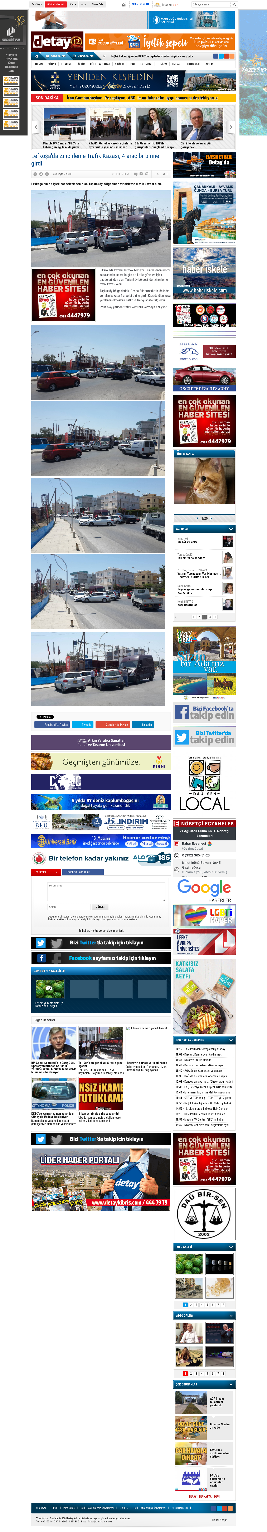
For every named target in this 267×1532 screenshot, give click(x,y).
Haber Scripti (219, 1520)
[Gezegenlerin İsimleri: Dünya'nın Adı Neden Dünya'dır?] (219, 1264)
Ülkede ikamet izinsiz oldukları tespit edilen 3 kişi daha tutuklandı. (99, 1117)
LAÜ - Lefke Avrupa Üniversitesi (150, 1508)
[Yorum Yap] (136, 174)
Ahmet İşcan (197, 542)
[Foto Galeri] (56, 56)
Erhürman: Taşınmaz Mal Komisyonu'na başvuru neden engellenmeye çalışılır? (153, 145)
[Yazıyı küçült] (156, 174)
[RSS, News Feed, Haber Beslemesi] (231, 56)
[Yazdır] (147, 174)
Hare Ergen (187, 603)
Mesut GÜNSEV (194, 572)
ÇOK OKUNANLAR (186, 1384)
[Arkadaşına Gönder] (141, 174)
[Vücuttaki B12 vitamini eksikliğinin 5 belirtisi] (219, 1288)
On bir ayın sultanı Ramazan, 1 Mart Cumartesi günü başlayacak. (146, 1066)
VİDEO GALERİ (184, 1315)
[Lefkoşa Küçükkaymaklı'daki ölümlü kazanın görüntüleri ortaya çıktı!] (219, 1356)
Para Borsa (69, 1508)
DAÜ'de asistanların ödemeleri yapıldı (201, 1076)
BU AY (192, 1496)
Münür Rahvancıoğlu (196, 587)
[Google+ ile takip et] (226, 56)
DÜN (217, 1496)
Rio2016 (124, 1508)
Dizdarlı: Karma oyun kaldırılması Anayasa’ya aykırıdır (198, 1057)
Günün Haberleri (55, 4)
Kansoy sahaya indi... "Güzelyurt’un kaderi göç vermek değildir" (64, 145)
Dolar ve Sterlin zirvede (193, 1060)
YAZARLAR (182, 529)
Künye (73, 4)
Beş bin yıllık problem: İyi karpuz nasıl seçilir (49, 1005)
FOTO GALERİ (184, 1247)
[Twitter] (41, 174)
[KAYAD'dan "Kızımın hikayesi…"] (189, 1356)
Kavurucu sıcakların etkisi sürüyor (199, 1065)
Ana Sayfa (37, 4)
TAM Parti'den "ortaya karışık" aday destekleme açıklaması (200, 1051)
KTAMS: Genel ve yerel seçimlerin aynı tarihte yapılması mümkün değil (202, 1127)
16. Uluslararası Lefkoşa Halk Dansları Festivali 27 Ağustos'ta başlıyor (201, 1111)
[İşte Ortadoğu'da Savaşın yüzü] (189, 1288)
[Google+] (47, 174)
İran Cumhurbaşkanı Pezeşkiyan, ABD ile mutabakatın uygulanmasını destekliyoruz (142, 97)
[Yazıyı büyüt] (165, 174)
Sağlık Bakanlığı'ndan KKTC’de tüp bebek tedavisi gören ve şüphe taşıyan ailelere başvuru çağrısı (202, 145)
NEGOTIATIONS (180, 1508)
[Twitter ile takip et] (221, 56)
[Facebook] (35, 174)
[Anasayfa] (37, 56)
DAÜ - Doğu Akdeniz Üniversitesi (97, 1508)
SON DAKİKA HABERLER (190, 1040)
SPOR (54, 1508)
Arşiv (83, 4)
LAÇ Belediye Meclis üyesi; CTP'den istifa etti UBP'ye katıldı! (109, 145)
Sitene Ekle (97, 4)
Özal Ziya (199, 558)
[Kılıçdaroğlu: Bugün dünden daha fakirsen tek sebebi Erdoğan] (189, 1333)
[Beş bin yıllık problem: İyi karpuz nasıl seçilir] (189, 1264)
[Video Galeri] (83, 56)
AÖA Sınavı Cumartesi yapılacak (198, 1070)
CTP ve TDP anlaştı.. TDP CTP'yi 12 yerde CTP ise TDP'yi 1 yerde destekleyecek (203, 1100)
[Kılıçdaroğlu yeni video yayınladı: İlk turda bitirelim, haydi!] (219, 1333)
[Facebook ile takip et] (215, 56)
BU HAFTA (205, 1496)
